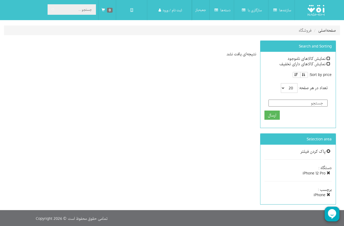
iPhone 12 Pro (315, 173)
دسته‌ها (225, 10)
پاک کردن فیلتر (313, 151)
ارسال (272, 115)
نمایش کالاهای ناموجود (307, 58)
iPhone (320, 195)
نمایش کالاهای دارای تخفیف (303, 64)
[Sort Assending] (304, 75)
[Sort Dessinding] (296, 75)
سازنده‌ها (284, 10)
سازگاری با (254, 10)
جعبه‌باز (200, 10)
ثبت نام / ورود (172, 10)
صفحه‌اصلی (327, 30)
